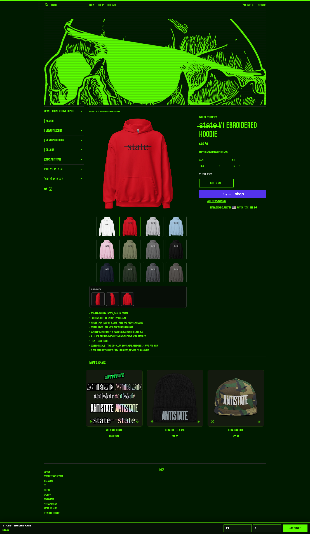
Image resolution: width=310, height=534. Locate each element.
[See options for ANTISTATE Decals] (91, 421)
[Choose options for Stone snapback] (259, 421)
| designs (49, 150)
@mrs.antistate (52, 159)
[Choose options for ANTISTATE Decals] (137, 421)
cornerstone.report (53, 476)
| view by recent (53, 131)
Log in (91, 5)
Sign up (101, 5)
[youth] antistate (53, 179)
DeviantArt (49, 499)
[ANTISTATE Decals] (114, 398)
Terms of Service (52, 513)
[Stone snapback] (236, 398)
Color (201, 159)
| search (49, 121)
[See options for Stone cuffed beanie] (152, 421)
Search (47, 471)
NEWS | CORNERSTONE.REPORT (59, 111)
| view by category (54, 140)
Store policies (50, 508)
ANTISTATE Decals (114, 430)
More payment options (216, 201)
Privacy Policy (50, 504)
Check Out (262, 5)
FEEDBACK (111, 5)
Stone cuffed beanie (175, 430)
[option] (107, 226)
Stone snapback (235, 430)
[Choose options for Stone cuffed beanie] (198, 421)
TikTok (47, 490)
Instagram (48, 481)
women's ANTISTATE (54, 169)
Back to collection (208, 117)
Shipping (203, 152)
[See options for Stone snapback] (212, 421)
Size (233, 159)
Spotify (47, 494)
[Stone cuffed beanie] (175, 398)
